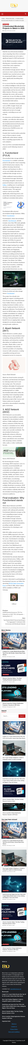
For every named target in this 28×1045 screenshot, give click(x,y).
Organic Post (5, 890)
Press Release (6, 24)
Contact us (14, 1026)
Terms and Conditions (14, 1031)
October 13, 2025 (11, 681)
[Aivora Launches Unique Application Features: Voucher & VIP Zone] (14, 693)
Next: (14, 621)
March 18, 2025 (12, 30)
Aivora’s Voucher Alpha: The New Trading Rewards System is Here (13, 800)
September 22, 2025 (11, 706)
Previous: (13, 613)
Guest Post (5, 864)
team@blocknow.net (15, 989)
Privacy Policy (14, 1029)
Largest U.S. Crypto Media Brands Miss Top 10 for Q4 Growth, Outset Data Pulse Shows (14, 653)
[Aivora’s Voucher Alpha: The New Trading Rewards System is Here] (14, 668)
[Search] (26, 14)
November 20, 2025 (11, 871)
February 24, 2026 (11, 656)
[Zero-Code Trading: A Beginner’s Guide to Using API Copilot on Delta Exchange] (14, 858)
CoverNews (19, 1040)
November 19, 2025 (11, 899)
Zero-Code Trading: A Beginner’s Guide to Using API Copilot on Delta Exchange (13, 758)
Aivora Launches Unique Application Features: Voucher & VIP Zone (12, 813)
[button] (2, 14)
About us (14, 1023)
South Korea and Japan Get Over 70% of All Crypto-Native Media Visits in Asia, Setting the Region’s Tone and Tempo (14, 780)
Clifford (5, 30)
